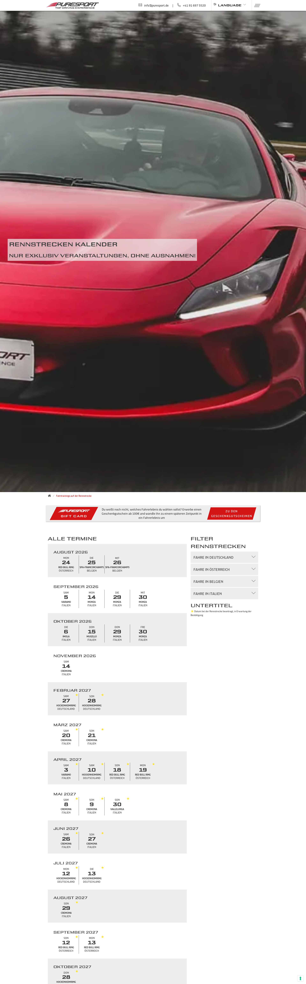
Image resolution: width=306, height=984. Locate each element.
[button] (256, 5)
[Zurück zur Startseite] (50, 495)
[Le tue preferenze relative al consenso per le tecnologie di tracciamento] (300, 978)
